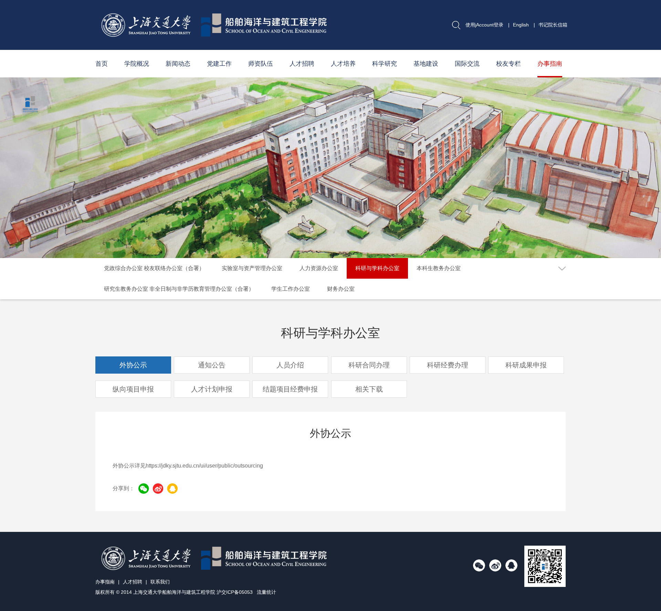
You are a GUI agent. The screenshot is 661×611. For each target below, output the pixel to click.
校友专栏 (508, 63)
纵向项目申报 (133, 389)
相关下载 (369, 389)
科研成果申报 (526, 365)
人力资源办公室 (319, 268)
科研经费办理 (447, 365)
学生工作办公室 (290, 289)
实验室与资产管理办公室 (252, 268)
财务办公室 (341, 289)
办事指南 (549, 63)
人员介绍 (290, 365)
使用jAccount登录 (484, 25)
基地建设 (425, 63)
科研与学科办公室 (377, 268)
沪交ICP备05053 (235, 592)
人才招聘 (302, 63)
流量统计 (266, 592)
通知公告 (211, 365)
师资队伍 (260, 63)
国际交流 (467, 63)
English (521, 25)
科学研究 (384, 63)
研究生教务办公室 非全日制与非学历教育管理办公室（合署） (179, 289)
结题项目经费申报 (290, 389)
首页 (101, 63)
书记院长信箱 (552, 25)
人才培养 (343, 63)
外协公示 (133, 365)
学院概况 (136, 63)
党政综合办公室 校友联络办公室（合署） (154, 268)
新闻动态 (178, 63)
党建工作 (219, 63)
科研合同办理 (369, 365)
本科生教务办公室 (439, 268)
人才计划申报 (211, 389)
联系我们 (160, 582)
